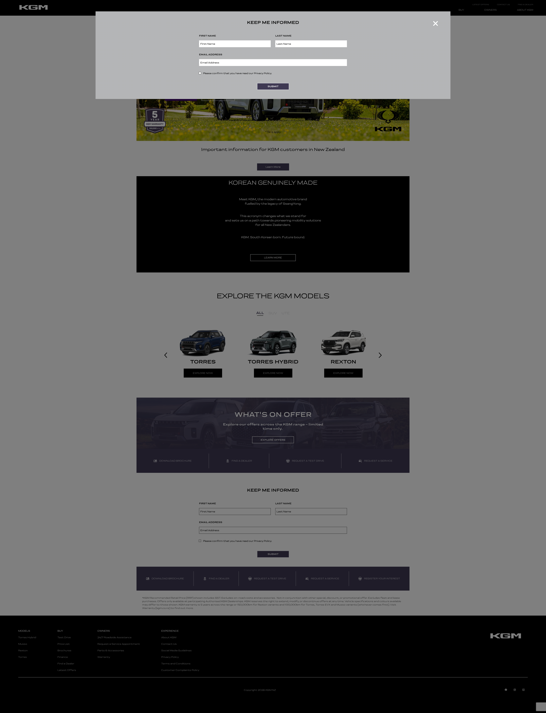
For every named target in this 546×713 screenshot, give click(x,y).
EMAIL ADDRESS (210, 54)
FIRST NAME (207, 35)
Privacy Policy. (263, 73)
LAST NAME (283, 35)
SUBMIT (273, 86)
